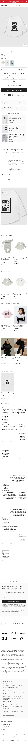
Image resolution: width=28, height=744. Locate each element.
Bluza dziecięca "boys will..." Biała (6, 393)
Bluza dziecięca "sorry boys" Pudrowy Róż (6, 326)
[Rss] (24, 734)
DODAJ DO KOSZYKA (16, 90)
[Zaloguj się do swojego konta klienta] (19, 5)
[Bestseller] (20, 347)
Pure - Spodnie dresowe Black (17, 358)
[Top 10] (7, 347)
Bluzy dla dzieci (22, 47)
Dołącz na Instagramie (8, 715)
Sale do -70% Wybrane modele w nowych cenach (14, 2)
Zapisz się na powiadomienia (10, 687)
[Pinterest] (10, 734)
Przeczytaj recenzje (7, 701)
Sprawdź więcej (14, 581)
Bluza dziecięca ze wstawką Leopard (18, 326)
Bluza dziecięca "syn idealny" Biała (19, 293)
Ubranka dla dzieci (13, 47)
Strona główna (4, 47)
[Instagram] (16, 734)
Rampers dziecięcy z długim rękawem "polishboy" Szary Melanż (6, 258)
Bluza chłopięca (5, 649)
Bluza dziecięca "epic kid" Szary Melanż (6, 293)
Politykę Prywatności (14, 609)
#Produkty (6, 623)
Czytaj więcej (6, 708)
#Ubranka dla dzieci (18, 623)
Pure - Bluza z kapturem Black (4, 358)
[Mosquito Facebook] (3, 734)
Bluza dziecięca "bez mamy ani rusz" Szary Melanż (19, 258)
